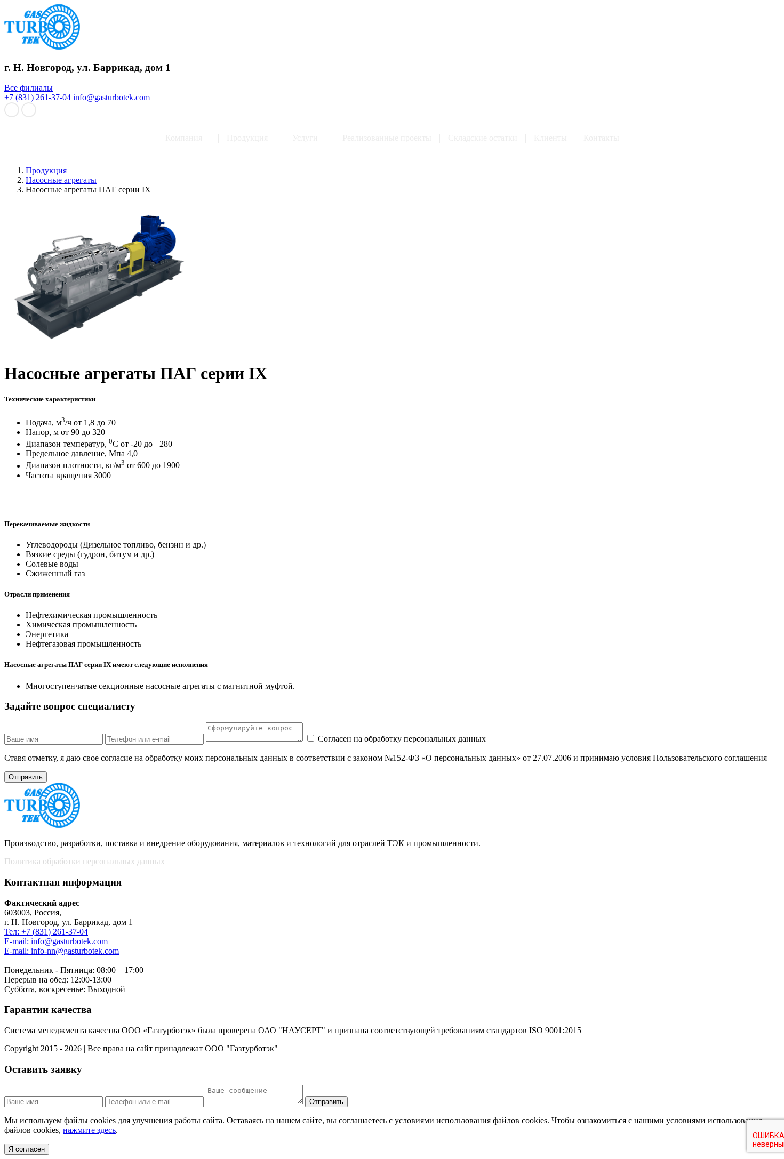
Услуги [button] (305, 138)
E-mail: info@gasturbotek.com (56, 941)
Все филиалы (28, 87)
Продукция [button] (247, 138)
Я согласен (27, 1149)
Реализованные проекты (386, 138)
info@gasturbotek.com (111, 97)
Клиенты (550, 138)
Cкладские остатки (482, 138)
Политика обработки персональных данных (84, 861)
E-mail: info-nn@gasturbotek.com (61, 950)
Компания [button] (183, 138)
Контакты (601, 138)
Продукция (46, 170)
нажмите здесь (89, 1129)
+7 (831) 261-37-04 (37, 97)
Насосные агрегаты (61, 179)
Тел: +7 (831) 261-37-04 (46, 931)
